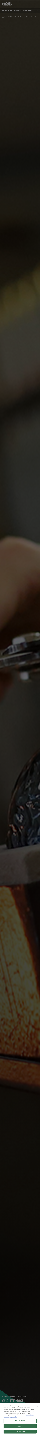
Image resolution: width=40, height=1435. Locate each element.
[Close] (37, 1406)
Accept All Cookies (20, 1431)
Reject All (20, 1426)
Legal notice (13, 1417)
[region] (20, 1419)
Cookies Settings (20, 1421)
